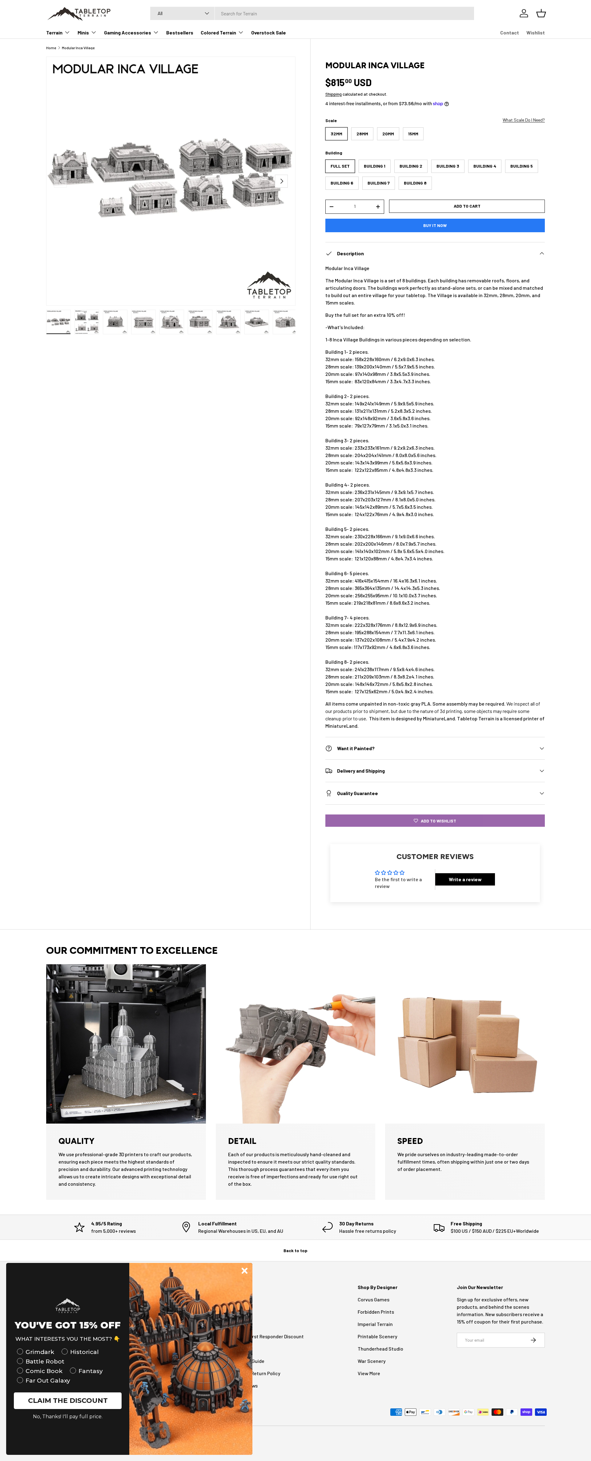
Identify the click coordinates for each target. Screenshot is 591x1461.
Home (51, 48)
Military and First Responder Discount (263, 1336)
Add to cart (467, 206)
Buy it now (435, 225)
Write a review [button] (465, 879)
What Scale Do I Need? (524, 119)
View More (369, 1373)
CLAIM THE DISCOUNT (68, 1400)
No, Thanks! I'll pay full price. (68, 1416)
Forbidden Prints (376, 1312)
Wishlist (535, 32)
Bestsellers (179, 32)
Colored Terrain (218, 32)
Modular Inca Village (78, 48)
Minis (83, 32)
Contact (509, 32)
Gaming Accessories (127, 32)
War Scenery (372, 1361)
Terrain (54, 32)
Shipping (333, 94)
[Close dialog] (244, 1270)
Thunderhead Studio (380, 1349)
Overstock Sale (268, 32)
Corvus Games (373, 1299)
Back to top (295, 1250)
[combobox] (312, 13)
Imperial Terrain (375, 1324)
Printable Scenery (377, 1336)
